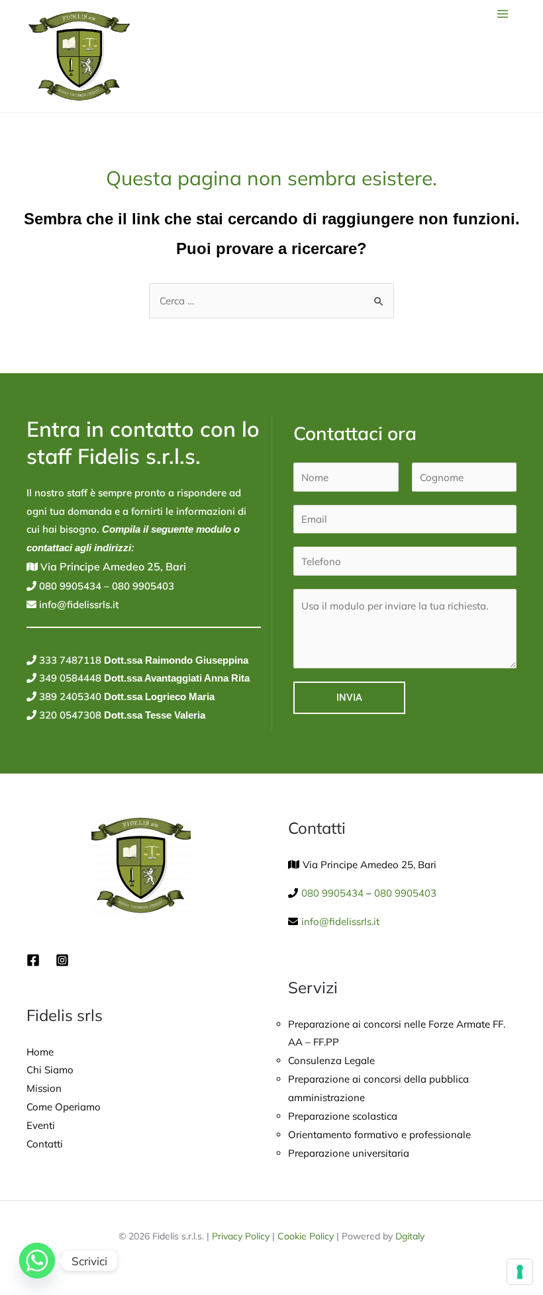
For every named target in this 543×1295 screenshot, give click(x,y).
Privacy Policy (241, 1236)
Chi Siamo (50, 1069)
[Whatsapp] (37, 1260)
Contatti (44, 1144)
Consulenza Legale (331, 1060)
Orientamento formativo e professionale (379, 1134)
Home (40, 1052)
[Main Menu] (503, 14)
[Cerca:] (271, 300)
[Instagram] (62, 960)
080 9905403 (141, 586)
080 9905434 (68, 586)
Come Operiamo (63, 1106)
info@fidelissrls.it (77, 604)
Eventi (40, 1125)
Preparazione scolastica (342, 1116)
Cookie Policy (305, 1236)
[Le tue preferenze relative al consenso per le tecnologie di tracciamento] (519, 1271)
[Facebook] (33, 960)
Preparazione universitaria (348, 1153)
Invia (349, 697)
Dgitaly (409, 1236)
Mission (44, 1088)
